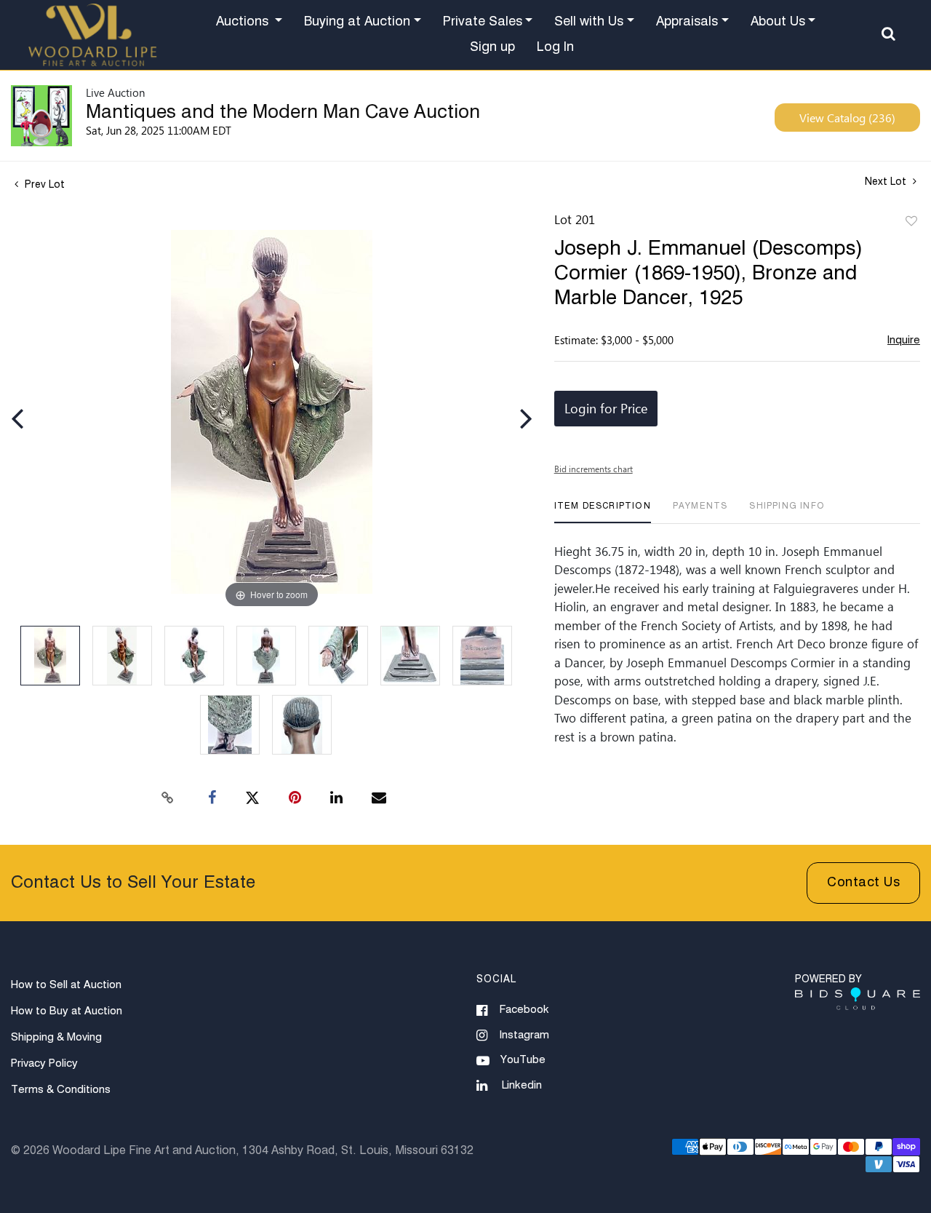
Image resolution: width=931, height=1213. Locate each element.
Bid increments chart (593, 468)
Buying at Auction (357, 21)
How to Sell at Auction (66, 984)
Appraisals (687, 21)
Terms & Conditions (61, 1089)
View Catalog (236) (847, 117)
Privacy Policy (44, 1063)
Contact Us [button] (863, 882)
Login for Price (605, 408)
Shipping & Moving (56, 1037)
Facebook (524, 1009)
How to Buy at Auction (66, 1011)
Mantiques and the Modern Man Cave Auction (283, 112)
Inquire (903, 340)
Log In (555, 47)
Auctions (244, 21)
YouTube (523, 1059)
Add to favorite (911, 222)
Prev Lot (43, 185)
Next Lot (887, 182)
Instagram (524, 1035)
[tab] (602, 511)
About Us (778, 21)
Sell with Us (588, 21)
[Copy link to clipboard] (168, 798)
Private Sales (482, 21)
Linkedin (522, 1085)
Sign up (492, 47)
